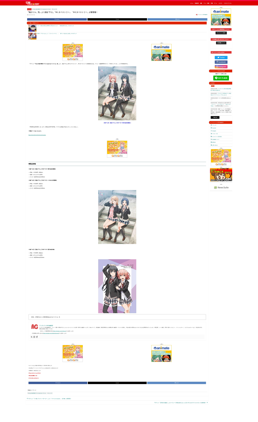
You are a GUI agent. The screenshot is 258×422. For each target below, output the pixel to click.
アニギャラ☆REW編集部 (202, 14)
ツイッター (214, 125)
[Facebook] (37, 337)
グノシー (213, 104)
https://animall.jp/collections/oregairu (37, 135)
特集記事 (197, 3)
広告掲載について (221, 42)
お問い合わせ (215, 145)
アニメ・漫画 (206, 3)
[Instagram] (34, 337)
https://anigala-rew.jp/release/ (59, 331)
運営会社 (214, 142)
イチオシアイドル (227, 3)
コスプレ (220, 3)
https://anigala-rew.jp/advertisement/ (51, 333)
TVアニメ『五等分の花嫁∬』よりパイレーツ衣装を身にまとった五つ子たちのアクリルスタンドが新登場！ (180, 402)
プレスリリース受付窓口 (217, 136)
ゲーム (215, 3)
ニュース (29, 9)
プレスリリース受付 (221, 32)
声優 (212, 3)
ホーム (191, 3)
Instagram (214, 130)
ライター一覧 (215, 133)
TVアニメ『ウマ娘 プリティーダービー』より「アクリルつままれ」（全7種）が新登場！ (49, 398)
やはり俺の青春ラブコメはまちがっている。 (42, 9)
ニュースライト (220, 104)
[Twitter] (32, 337)
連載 (201, 3)
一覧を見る (215, 117)
